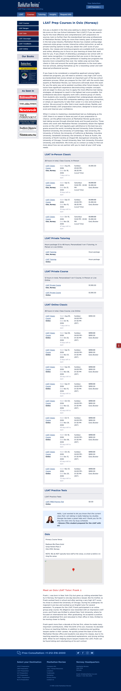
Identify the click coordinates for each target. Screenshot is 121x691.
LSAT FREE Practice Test (55, 502)
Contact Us (50, 679)
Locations (50, 671)
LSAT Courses (24, 23)
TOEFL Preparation (23, 677)
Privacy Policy (51, 677)
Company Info (51, 666)
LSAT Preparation (23, 671)
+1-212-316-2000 (55, 653)
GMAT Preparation (23, 666)
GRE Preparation (22, 668)
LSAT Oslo (23, 33)
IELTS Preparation (23, 679)
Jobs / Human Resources (55, 668)
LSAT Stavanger (25, 39)
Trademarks (50, 673)
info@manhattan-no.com (89, 674)
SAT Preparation (22, 673)
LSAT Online (23, 49)
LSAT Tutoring (51, 252)
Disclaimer (50, 675)
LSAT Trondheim (25, 44)
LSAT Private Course (53, 285)
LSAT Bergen (24, 28)
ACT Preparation (22, 675)
